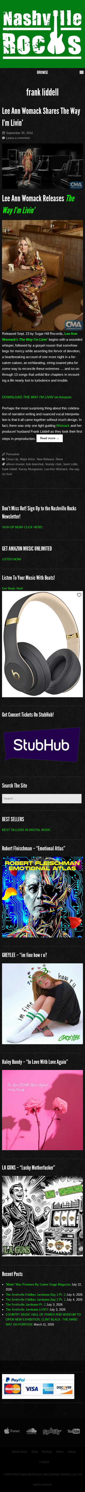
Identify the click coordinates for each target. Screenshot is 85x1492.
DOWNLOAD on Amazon (36, 397)
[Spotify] (52, 1432)
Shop (34, 1451)
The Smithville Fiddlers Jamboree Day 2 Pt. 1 (36, 1299)
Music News (19, 1451)
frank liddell (9, 469)
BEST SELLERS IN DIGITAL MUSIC (26, 830)
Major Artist (27, 459)
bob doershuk (35, 464)
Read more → (49, 438)
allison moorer (15, 464)
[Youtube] (74, 1432)
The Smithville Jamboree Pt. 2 (26, 1304)
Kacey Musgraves (31, 469)
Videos (72, 1451)
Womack (63, 425)
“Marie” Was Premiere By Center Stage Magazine (38, 1284)
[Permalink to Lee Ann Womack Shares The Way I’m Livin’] (42, 166)
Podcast (47, 1451)
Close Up (12, 459)
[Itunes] (12, 1432)
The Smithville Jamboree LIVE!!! (27, 1309)
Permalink (12, 454)
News (59, 459)
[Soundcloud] (31, 1432)
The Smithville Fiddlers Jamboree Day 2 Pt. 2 (36, 1294)
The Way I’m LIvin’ (33, 339)
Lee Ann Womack (56, 469)
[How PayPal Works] (38, 1398)
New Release (45, 459)
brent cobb (70, 464)
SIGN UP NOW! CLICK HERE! (22, 527)
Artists (59, 1451)
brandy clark (54, 464)
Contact (44, 1462)
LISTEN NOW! (11, 559)
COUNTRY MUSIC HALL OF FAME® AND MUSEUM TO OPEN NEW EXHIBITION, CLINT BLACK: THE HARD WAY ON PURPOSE (43, 1319)
